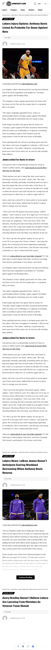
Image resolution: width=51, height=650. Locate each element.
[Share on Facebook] (18, 646)
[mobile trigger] (4, 3)
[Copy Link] (28, 646)
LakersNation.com (29, 84)
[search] (35, 4)
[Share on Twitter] (23, 646)
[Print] (32, 646)
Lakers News (8, 19)
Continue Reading (25, 577)
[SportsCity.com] (16, 3)
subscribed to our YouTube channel (26, 256)
